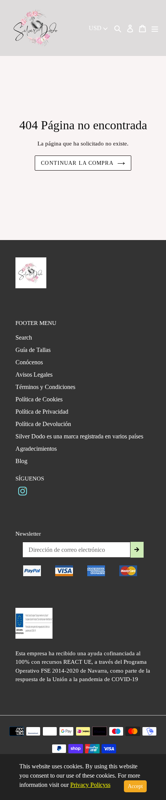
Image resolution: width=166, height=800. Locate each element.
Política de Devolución (43, 424)
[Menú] (155, 28)
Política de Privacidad (41, 411)
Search (23, 337)
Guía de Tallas (33, 350)
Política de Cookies (39, 399)
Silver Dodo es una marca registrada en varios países (79, 436)
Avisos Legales (34, 374)
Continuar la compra (77, 163)
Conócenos (29, 362)
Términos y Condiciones (45, 387)
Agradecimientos (36, 448)
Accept (135, 786)
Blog (21, 461)
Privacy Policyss (90, 784)
